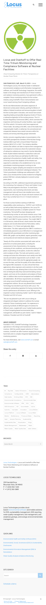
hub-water (15, 410)
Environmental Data (30, 400)
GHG (32, 403)
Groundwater (25, 406)
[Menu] (39, 4)
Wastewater (22, 425)
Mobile (6, 416)
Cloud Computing (34, 391)
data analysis (35, 394)
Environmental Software (11, 403)
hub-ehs (7, 410)
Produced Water (26, 416)
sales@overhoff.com (10, 342)
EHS (26, 397)
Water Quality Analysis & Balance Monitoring (18, 556)
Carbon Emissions (21, 391)
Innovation (23, 410)
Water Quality (8, 428)
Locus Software (21, 413)
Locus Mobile (33, 410)
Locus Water (32, 413)
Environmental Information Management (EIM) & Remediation (19, 550)
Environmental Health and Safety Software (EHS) (19, 539)
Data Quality (8, 397)
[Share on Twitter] (23, 356)
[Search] (33, 4)
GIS (17, 406)
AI (5, 391)
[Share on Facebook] (10, 356)
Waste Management (10, 425)
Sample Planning (15, 419)
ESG (27, 403)
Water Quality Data (20, 428)
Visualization (22, 422)
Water (30, 425)
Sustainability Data (10, 422)
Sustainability (27, 419)
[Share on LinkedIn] (36, 356)
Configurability (18, 394)
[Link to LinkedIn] (41, 599)
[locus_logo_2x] (19, 4)
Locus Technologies (10, 462)
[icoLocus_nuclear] (20, 38)
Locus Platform (9, 413)
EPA (22, 403)
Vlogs (30, 422)
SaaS (6, 419)
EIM (31, 397)
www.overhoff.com (27, 340)
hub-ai (33, 406)
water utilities (32, 428)
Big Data (10, 391)
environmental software (17, 510)
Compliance (8, 394)
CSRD (27, 394)
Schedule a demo (9, 584)
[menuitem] (33, 4)
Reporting (37, 416)
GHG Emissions (9, 406)
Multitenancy (15, 416)
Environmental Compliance (12, 400)
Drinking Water (18, 397)
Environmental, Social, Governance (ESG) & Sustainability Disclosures (22, 544)
